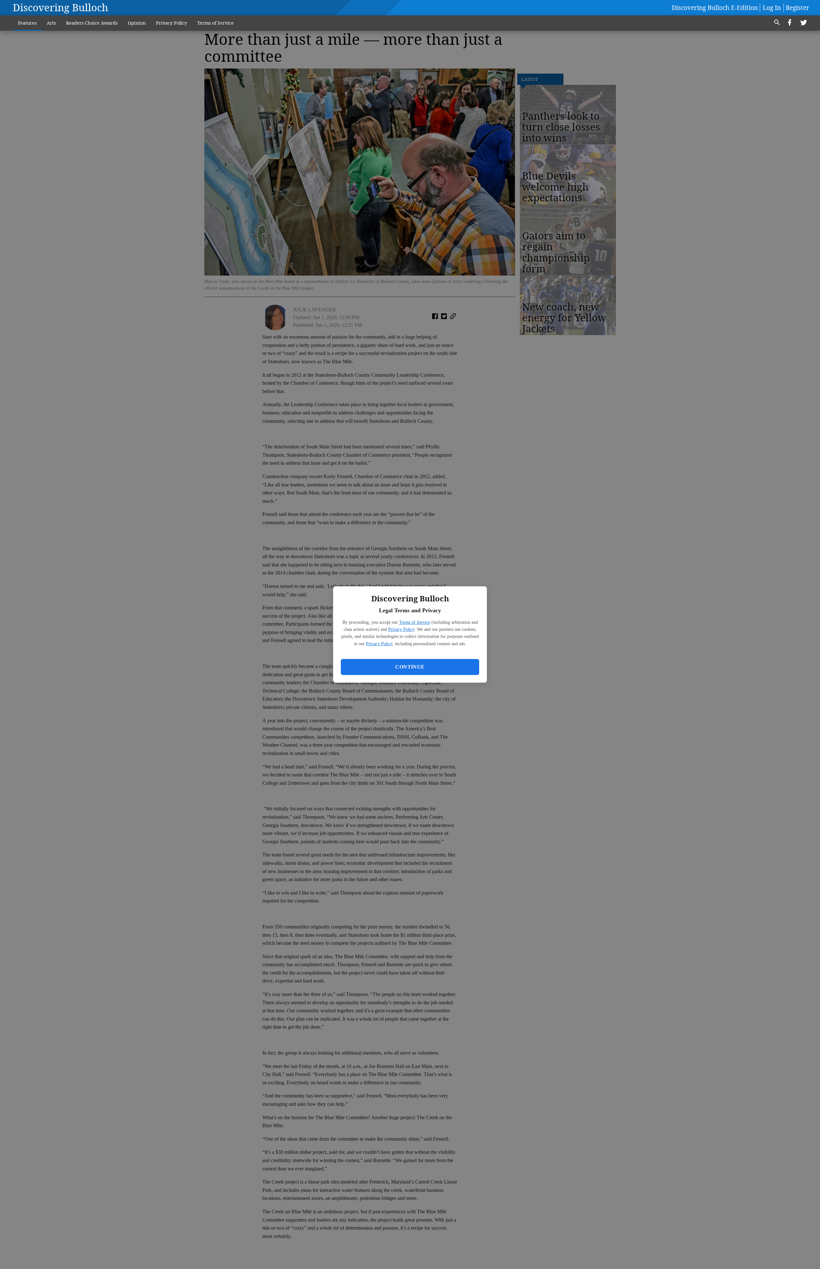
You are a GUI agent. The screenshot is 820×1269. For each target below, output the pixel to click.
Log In (772, 8)
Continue (409, 667)
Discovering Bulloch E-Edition (715, 8)
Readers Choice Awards (92, 23)
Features (27, 23)
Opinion (137, 23)
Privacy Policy (401, 629)
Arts (51, 23)
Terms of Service (414, 622)
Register (797, 8)
